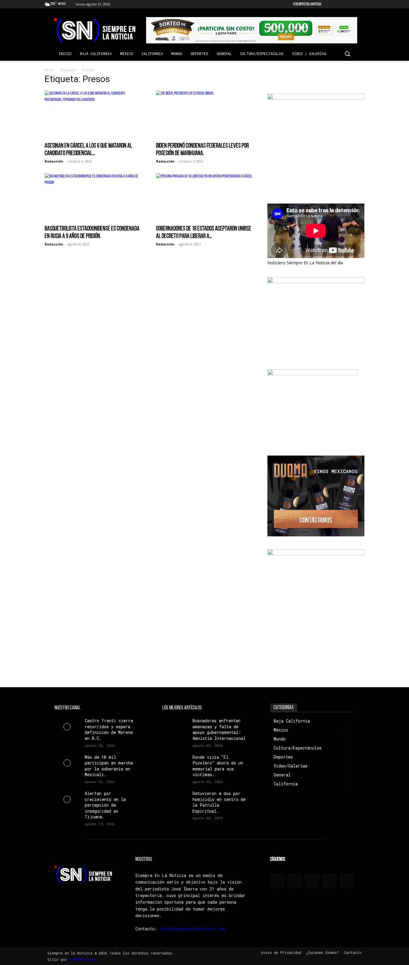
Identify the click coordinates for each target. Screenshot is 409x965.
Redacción (54, 161)
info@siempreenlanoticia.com (192, 928)
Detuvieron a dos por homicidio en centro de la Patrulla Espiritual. (219, 802)
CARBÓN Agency (83, 959)
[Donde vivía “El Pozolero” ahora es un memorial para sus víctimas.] (175, 763)
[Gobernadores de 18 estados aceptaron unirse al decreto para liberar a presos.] (204, 197)
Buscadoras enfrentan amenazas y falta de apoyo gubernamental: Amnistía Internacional (219, 729)
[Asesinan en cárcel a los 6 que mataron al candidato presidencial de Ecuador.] (93, 114)
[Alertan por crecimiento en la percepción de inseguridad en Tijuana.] (67, 799)
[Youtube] (361, 4)
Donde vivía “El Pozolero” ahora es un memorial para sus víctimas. (218, 766)
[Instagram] (336, 4)
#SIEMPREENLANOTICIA (307, 4)
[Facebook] (327, 4)
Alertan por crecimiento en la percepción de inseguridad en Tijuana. (105, 805)
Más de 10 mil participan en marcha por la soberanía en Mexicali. (109, 766)
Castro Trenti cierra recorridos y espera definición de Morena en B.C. (109, 729)
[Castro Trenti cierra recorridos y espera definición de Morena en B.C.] (67, 726)
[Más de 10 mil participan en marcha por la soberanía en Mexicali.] (67, 763)
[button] (347, 53)
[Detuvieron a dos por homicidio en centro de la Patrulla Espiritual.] (175, 799)
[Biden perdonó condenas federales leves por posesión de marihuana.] (204, 114)
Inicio (49, 69)
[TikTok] (344, 4)
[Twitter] (352, 4)
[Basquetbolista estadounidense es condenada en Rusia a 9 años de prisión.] (93, 197)
